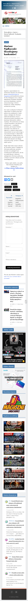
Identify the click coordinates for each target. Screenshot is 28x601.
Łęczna (6, 42)
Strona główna (6, 3)
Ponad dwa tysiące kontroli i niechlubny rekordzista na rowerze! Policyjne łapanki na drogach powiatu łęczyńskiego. (16, 314)
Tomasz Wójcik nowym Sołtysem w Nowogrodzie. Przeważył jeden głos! (14, 559)
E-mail (8, 253)
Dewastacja (8, 187)
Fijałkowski (8, 190)
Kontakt (22, 5)
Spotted (17, 5)
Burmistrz (14, 184)
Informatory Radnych (8, 5)
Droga (15, 187)
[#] (14, 21)
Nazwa (8, 246)
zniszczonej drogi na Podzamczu (11, 95)
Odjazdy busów (15, 3)
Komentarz (9, 227)
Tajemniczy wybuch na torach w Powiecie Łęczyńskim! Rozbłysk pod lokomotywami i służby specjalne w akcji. (17, 296)
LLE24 (6, 57)
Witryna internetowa (11, 259)
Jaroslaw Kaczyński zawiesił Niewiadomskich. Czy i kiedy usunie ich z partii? (15, 541)
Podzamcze (16, 190)
